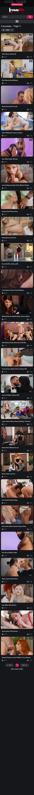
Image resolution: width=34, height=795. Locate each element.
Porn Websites (22, 2)
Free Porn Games (17, 669)
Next (23, 665)
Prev (10, 665)
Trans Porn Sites (21, 1)
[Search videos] (30, 17)
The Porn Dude (10, 2)
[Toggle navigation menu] (17, 21)
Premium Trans (17, 4)
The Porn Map (10, 1)
